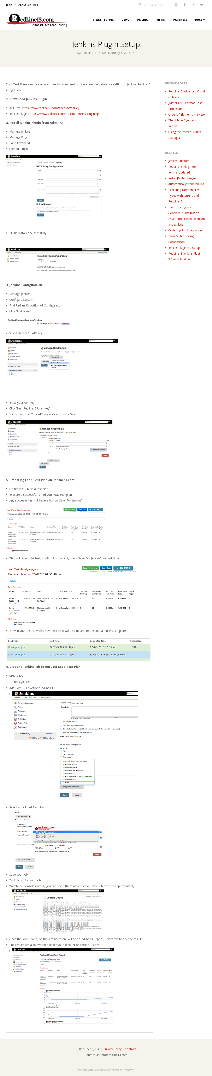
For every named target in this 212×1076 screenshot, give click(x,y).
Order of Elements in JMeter (187, 114)
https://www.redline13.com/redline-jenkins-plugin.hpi (64, 114)
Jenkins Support (178, 161)
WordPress (128, 1069)
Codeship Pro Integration (185, 230)
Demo (125, 20)
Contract (130, 1049)
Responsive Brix (102, 1069)
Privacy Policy (112, 1049)
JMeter (160, 20)
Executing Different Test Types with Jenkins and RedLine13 (184, 195)
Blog (9, 5)
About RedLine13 (29, 5)
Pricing (142, 20)
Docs (198, 20)
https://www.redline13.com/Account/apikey (50, 108)
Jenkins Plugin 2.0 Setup (184, 248)
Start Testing (103, 20)
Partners (180, 20)
